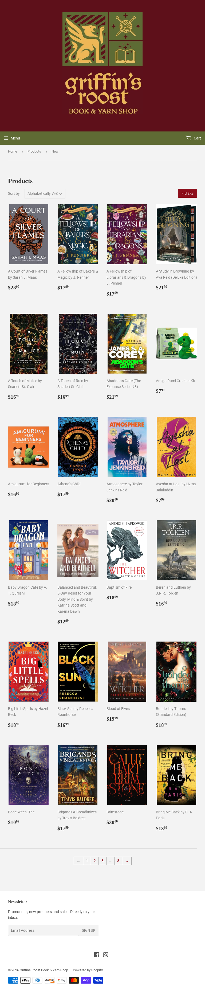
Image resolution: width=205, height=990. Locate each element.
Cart (197, 138)
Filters (188, 193)
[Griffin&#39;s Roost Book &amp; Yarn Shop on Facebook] (97, 955)
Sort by (14, 193)
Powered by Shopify (88, 970)
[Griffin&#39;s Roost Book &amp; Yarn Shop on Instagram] (105, 955)
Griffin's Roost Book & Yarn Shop (44, 970)
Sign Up (88, 931)
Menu (15, 138)
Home (12, 151)
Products (34, 151)
